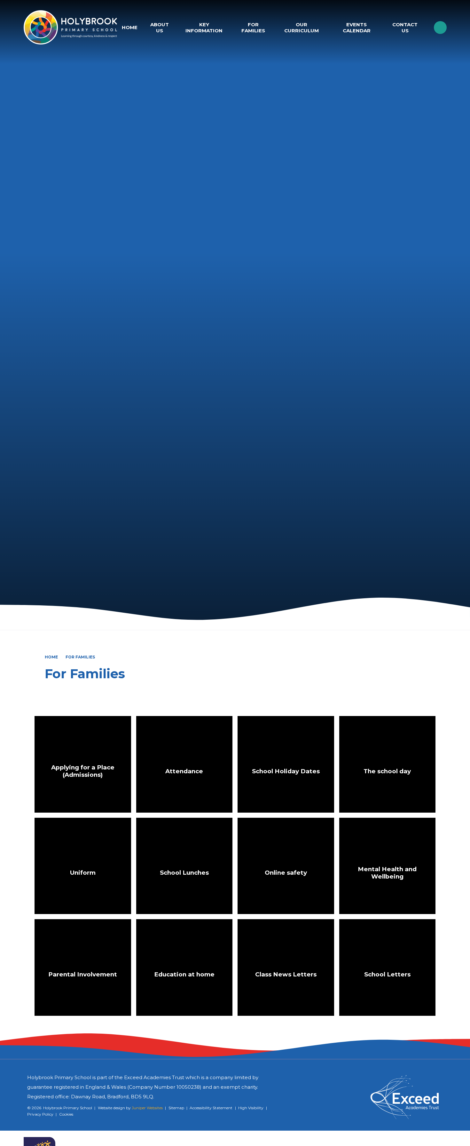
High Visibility (250, 1107)
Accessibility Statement (211, 1107)
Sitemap (176, 1107)
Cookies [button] (66, 1114)
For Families (80, 657)
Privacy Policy (40, 1114)
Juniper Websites (147, 1107)
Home (51, 657)
